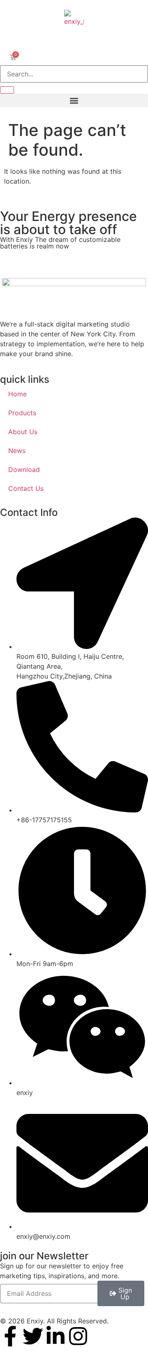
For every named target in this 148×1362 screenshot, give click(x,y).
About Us (22, 432)
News (16, 450)
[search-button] (7, 90)
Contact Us (26, 488)
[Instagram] (78, 1336)
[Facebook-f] (10, 1336)
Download (24, 469)
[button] (74, 100)
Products (22, 413)
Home (17, 394)
